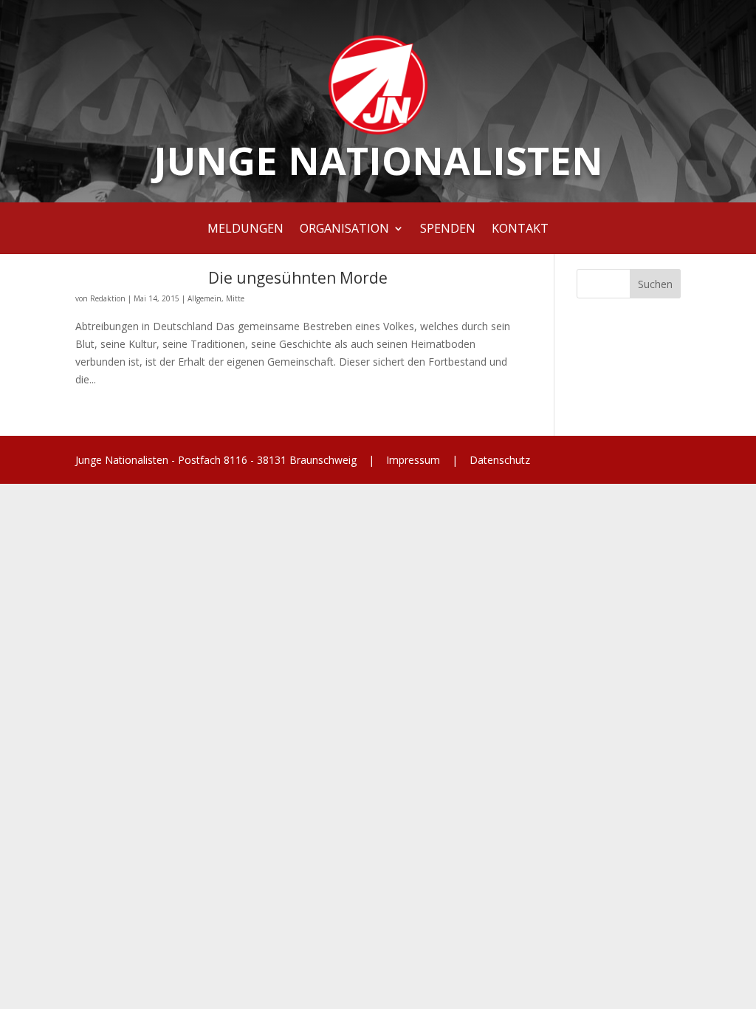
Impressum (413, 460)
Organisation (344, 229)
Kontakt (520, 229)
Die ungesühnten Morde (298, 277)
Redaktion (108, 298)
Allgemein (204, 298)
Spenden (447, 229)
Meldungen (245, 229)
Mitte (235, 298)
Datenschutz (498, 460)
